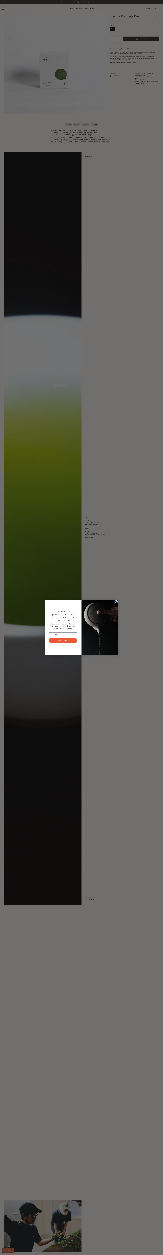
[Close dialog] (116, 602)
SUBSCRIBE (63, 641)
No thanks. (63, 645)
